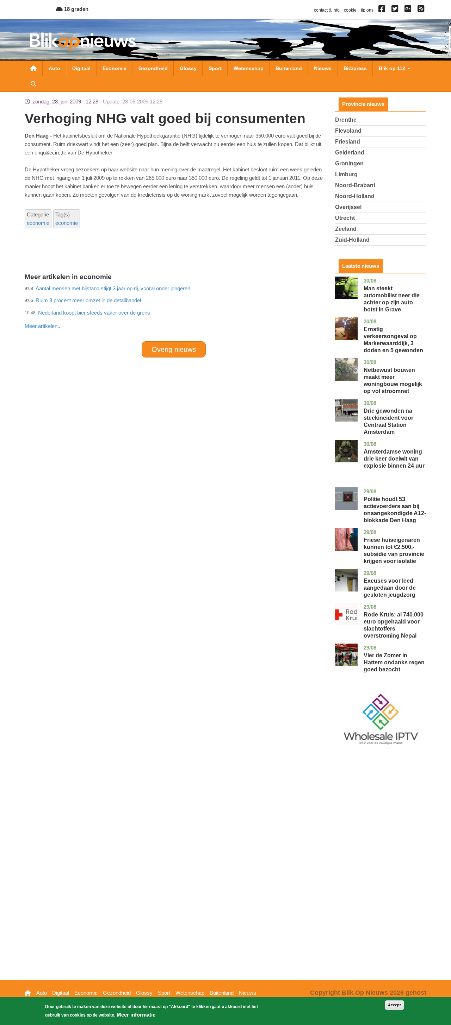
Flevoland (348, 131)
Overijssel (348, 207)
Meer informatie (136, 1015)
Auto (54, 68)
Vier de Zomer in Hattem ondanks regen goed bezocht (394, 662)
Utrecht (345, 218)
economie (38, 223)
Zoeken (33, 83)
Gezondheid (153, 68)
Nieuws (323, 68)
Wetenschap (249, 68)
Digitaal (81, 68)
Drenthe (346, 120)
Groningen (349, 163)
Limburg (346, 174)
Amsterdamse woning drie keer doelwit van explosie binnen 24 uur (394, 459)
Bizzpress (355, 68)
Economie (114, 68)
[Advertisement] (173, 311)
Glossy (188, 68)
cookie (350, 10)
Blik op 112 (393, 68)
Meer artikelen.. (42, 326)
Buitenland (289, 68)
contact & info (327, 10)
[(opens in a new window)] (383, 10)
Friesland (347, 142)
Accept (394, 1005)
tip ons (367, 10)
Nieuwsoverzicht (33, 68)
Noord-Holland (355, 196)
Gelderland (349, 153)
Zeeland (346, 229)
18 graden (75, 9)
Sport (215, 68)
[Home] (83, 41)
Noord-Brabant (355, 185)
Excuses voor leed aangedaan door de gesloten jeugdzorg (390, 588)
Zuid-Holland (352, 240)
